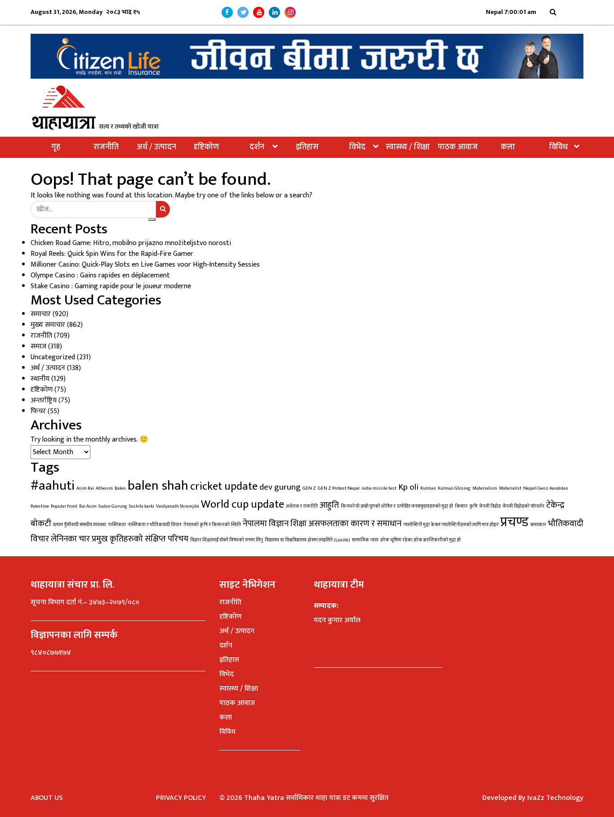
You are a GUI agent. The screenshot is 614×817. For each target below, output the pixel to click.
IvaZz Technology (555, 798)
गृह (55, 147)
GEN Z (309, 488)
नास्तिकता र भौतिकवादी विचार (155, 525)
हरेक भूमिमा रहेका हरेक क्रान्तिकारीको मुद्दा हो (420, 540)
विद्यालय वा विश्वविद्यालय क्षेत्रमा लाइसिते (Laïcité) (307, 540)
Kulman (428, 488)
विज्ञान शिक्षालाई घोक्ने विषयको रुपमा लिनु (226, 540)
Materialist (510, 488)
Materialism (484, 488)
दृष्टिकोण (206, 147)
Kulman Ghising (454, 488)
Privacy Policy (181, 798)
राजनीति (106, 147)
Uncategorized (53, 357)
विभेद (357, 147)
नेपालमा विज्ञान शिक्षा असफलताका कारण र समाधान (322, 523)
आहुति (329, 505)
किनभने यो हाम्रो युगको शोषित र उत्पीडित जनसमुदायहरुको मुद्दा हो (397, 506)
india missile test (378, 488)
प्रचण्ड (514, 522)
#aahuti (53, 486)
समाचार (41, 314)
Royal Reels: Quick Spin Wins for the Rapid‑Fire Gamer (112, 254)
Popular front (64, 506)
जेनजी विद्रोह (490, 506)
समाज (38, 346)
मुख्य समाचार (48, 325)
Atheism (104, 488)
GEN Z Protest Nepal (339, 488)
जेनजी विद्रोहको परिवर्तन (523, 506)
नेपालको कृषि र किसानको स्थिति (212, 525)
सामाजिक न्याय (365, 540)
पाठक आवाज (458, 147)
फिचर (38, 411)
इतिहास (307, 147)
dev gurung (280, 487)
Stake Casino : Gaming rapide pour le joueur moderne (111, 286)
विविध (558, 147)
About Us (47, 798)
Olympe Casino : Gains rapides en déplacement (100, 275)
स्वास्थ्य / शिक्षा (408, 147)
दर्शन (256, 147)
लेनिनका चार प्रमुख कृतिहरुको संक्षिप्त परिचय (119, 538)
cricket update (224, 486)
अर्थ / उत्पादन (156, 147)
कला (508, 147)
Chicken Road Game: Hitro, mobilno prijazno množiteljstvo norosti (131, 243)
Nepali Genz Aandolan (545, 488)
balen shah (158, 486)
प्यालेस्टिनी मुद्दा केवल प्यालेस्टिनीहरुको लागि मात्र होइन (450, 525)
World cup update (242, 504)
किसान (461, 506)
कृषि (473, 506)
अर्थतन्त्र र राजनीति (302, 506)
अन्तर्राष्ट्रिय (44, 400)
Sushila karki (141, 506)
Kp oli (408, 487)
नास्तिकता (117, 525)
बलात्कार (538, 525)
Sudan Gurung (112, 506)
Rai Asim (88, 506)
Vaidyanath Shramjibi (177, 506)
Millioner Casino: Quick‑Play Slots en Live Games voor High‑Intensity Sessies (145, 265)
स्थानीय (40, 379)
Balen (120, 488)
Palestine (40, 506)
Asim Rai (85, 488)
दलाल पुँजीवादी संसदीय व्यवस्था (79, 525)
